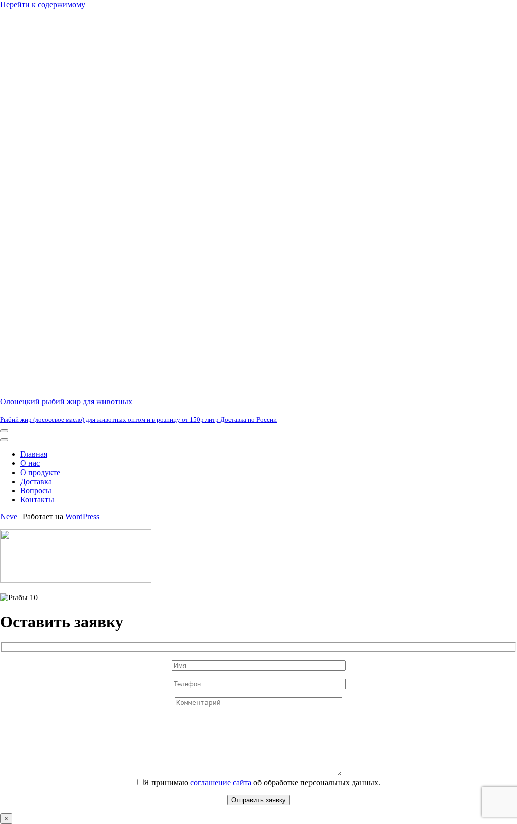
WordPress (82, 516)
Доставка (36, 481)
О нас (30, 463)
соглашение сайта (220, 782)
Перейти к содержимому (42, 4)
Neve (8, 516)
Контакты (37, 499)
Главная (33, 454)
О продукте (40, 472)
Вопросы (35, 490)
